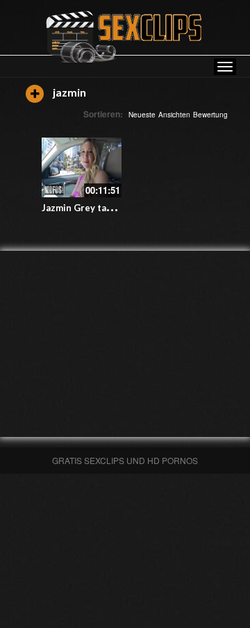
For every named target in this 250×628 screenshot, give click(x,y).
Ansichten (174, 114)
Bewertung (210, 114)
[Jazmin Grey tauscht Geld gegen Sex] (82, 167)
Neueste (142, 114)
